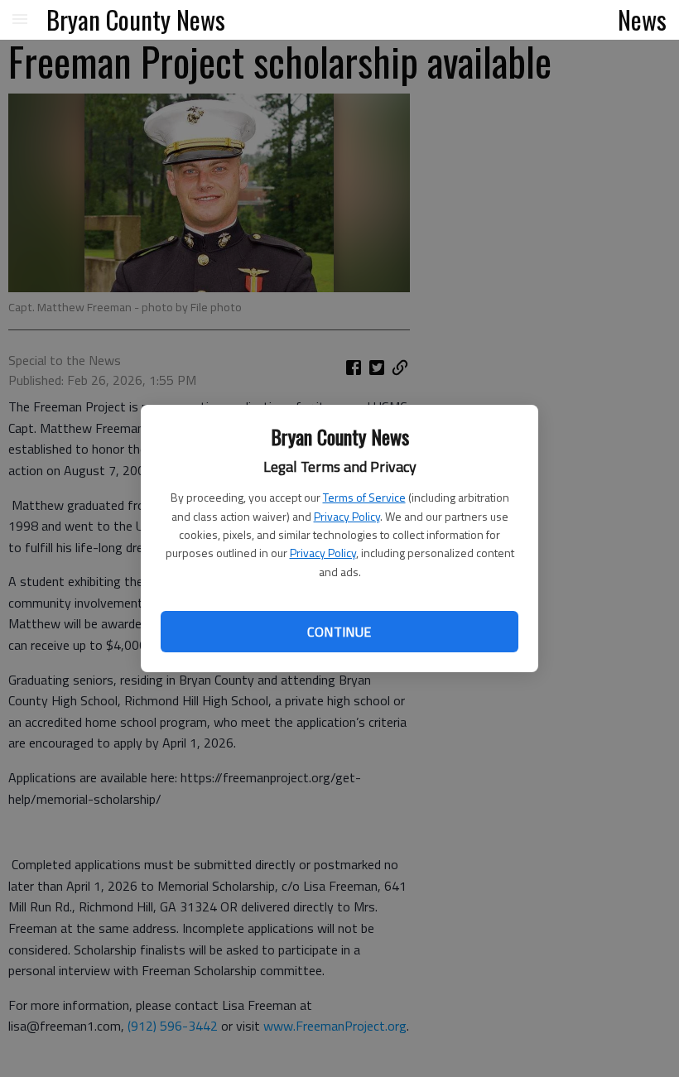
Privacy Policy (347, 516)
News (642, 19)
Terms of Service (364, 497)
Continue (339, 632)
